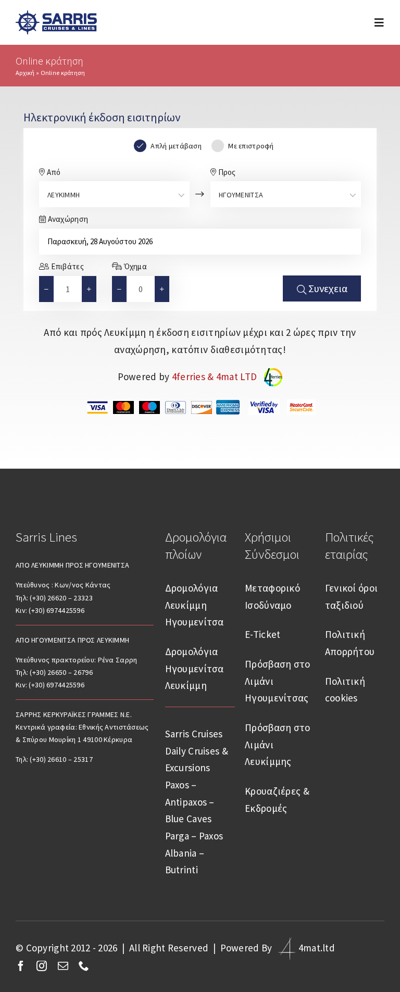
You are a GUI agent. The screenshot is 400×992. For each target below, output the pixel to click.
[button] (89, 289)
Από (52, 172)
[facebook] (21, 966)
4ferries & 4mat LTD (215, 376)
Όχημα (134, 266)
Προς (225, 172)
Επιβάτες (66, 266)
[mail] (63, 966)
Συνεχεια (326, 288)
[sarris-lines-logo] (56, 15)
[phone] (84, 966)
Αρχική (25, 73)
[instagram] (41, 966)
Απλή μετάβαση (176, 145)
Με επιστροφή (250, 145)
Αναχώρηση (67, 219)
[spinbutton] (68, 289)
